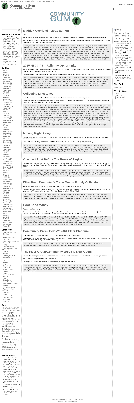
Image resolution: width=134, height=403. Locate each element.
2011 (7, 311)
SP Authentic (32, 57)
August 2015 (7, 136)
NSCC (57, 83)
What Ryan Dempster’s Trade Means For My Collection (61, 182)
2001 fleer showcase (84, 47)
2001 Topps (60, 49)
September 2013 (8, 147)
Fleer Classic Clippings (81, 81)
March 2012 (6, 178)
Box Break (6, 234)
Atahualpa (74, 401)
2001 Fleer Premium (71, 47)
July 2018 (6, 92)
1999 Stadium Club (69, 106)
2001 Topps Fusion (71, 49)
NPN (4, 264)
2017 (3, 313)
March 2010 (6, 220)
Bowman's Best (78, 53)
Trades (5, 294)
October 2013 (7, 145)
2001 (41, 46)
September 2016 (8, 120)
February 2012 (7, 179)
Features (5, 253)
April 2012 (6, 176)
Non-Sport (6, 262)
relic (15, 340)
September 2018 (8, 88)
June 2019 (6, 72)
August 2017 (7, 108)
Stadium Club (5, 344)
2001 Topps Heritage (98, 49)
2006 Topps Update (98, 147)
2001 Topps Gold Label (84, 49)
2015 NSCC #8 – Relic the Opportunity (49, 65)
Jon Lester (12, 329)
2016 (18, 311)
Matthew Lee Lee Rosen (10, 56)
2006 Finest (76, 111)
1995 (101, 145)
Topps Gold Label (64, 57)
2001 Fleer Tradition (98, 47)
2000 (12, 307)
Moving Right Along (37, 133)
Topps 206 (86, 222)
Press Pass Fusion (40, 222)
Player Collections (8, 269)
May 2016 (6, 128)
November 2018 (7, 85)
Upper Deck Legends (36, 59)
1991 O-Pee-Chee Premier (78, 145)
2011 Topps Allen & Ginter (97, 115)
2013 (14, 311)
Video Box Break (8, 298)
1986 (39, 145)
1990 (57, 145)
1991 (68, 145)
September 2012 (8, 167)
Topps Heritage (75, 57)
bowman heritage (68, 53)
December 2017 (7, 101)
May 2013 (6, 153)
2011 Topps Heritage (43, 117)
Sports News (7, 280)
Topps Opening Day (73, 151)
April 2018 (6, 97)
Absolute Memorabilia (38, 53)
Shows (5, 278)
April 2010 (6, 219)
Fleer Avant (27, 174)
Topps (5, 347)
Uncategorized (7, 296)
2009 (16, 309)
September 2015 (8, 135)
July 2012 (6, 170)
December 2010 (7, 204)
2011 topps (57, 196)
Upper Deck (97, 57)
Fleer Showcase (44, 55)
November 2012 (7, 163)
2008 (13, 309)
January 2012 (7, 181)
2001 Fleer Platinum (58, 47)
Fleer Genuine (93, 81)
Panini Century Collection (67, 83)
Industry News (7, 257)
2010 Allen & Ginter (93, 194)
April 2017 (6, 115)
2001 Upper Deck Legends (77, 51)
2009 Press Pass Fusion (49, 219)
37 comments (32, 271)
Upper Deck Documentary (43, 125)
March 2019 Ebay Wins (10, 384)
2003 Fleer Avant (100, 170)
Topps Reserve (85, 57)
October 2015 (7, 133)
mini (18, 331)
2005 (6, 309)
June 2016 (6, 126)
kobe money (85, 221)
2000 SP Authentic (60, 217)
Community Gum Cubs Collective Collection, (50, 224)
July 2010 (6, 213)
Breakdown (6, 236)
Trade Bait (6, 292)
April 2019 (6, 76)
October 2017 (7, 104)
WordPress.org (119, 99)
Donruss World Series (40, 119)
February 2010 (7, 222)
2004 (3, 309)
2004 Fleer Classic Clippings (74, 79)
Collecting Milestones (38, 93)
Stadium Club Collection (10, 283)
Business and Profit (9, 237)
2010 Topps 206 (66, 219)
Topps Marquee (94, 222)
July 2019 (6, 70)
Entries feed (118, 95)
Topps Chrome (12, 347)
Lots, (77, 59)
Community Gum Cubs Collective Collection (9, 249)
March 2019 (6, 78)
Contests (5, 251)
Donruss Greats (28, 119)
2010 (3, 311)
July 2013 (6, 151)
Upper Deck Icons (69, 125)
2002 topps (84, 147)
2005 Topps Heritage (66, 111)
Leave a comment (88, 176)
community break (89, 172)
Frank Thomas (28, 83)
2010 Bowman (47, 115)
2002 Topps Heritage (52, 107)
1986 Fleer (45, 145)
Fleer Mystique (50, 174)
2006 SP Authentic (93, 217)
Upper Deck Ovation (50, 59)
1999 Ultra (78, 106)
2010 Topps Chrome (30, 196)
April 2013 (6, 154)
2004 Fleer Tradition (47, 109)
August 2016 (7, 122)
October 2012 (7, 165)
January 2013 (7, 160)
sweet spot (43, 123)
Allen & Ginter (65, 196)
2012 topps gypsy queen (61, 117)
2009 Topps (91, 113)
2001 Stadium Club (50, 49)
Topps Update (5, 349)
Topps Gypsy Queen (51, 85)
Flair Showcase (57, 119)
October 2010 (7, 208)
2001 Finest (33, 47)
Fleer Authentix (70, 119)
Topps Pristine (100, 123)
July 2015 (6, 138)
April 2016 (6, 129)
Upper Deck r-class (82, 125)
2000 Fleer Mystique (50, 170)
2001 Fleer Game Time (44, 47)
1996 (3, 307)
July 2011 (6, 192)
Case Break (6, 243)
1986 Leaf (52, 145)
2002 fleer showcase (38, 107)
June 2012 (6, 172)
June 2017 (6, 111)
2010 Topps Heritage (58, 115)
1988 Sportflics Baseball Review (11, 53)
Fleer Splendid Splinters (83, 174)
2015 (37, 81)
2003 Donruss (45, 79)
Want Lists (6, 301)
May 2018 (6, 95)
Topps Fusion (54, 57)
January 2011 (7, 203)
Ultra (92, 57)
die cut (101, 117)
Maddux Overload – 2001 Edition (46, 30)
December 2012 (7, 162)
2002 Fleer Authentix (84, 170)
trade (11, 349)
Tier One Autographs (9, 287)
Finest (98, 53)
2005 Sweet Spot (54, 111)
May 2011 (6, 195)
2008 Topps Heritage (41, 113)
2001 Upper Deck (46, 51)
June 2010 (6, 215)
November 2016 (7, 117)
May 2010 (6, 217)
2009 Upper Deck (78, 194)
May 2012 (6, 174)
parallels (15, 333)
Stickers (5, 285)
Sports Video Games (9, 282)
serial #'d (11, 342)
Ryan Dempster (96, 121)
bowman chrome (57, 53)
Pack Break (6, 268)
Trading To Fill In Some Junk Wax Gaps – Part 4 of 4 (11, 63)
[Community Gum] (67, 19)
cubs (84, 196)
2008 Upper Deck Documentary (58, 113)
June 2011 (6, 194)
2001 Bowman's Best (96, 46)
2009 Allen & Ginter (66, 194)
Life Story (6, 259)
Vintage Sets (7, 299)
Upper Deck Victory (63, 59)
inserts (5, 328)
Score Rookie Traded (46, 151)
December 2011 (7, 183)
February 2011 (7, 201)
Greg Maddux (7, 325)
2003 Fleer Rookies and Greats (94, 107)
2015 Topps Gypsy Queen (47, 81)
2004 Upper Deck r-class (94, 109)
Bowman (78, 117)
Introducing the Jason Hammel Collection (9, 380)
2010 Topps (103, 194)
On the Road (7, 266)
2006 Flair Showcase (87, 111)
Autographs (9, 313)
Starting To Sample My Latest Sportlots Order (10, 392)
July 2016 (6, 124)
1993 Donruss (95, 145)
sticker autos (69, 222)
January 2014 (7, 140)
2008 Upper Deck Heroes (76, 113)
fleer (11, 321)
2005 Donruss (92, 79)
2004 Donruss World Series (32, 109)
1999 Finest (58, 106)
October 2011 (7, 187)
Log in (117, 93)
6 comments (80, 224)
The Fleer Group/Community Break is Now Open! (57, 251)
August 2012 (7, 169)
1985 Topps (46, 106)
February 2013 (7, 158)
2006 (89, 147)
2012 (11, 311)
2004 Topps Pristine (80, 109)
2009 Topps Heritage (102, 113)
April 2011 (6, 197)
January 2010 (7, 224)
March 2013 (6, 156)
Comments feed (119, 97)
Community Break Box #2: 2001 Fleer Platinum (56, 231)
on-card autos (6, 334)
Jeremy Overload (79, 55)
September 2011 (8, 188)
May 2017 (6, 113)
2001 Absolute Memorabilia (52, 46)
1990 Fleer (63, 145)
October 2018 (7, 86)
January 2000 (7, 226)
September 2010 (8, 210)
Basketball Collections (9, 232)
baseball (7, 315)
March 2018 (6, 99)
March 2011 (6, 199)
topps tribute (62, 85)
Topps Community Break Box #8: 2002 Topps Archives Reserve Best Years (11, 39)
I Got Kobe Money (35, 205)
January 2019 (7, 81)
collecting (8, 318)
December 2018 (7, 83)
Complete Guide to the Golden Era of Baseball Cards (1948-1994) (10, 51)
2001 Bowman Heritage (82, 46)
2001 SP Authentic (38, 49)
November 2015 (7, 131)
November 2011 (7, 185)
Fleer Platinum (102, 81)
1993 (88, 145)
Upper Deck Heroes (57, 125)
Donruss (7, 321)
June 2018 (6, 94)
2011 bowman (84, 115)
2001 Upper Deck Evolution (60, 51)
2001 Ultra (37, 51)
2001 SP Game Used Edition (76, 77)
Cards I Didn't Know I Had (11, 241)
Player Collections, (29, 126)
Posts (120, 4)
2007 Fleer (101, 111)
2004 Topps (70, 109)
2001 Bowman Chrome (68, 46)
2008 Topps (38, 149)
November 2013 (7, 144)
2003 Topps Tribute (55, 79)
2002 (15, 307)
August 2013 (7, 149)
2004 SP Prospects (60, 109)
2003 (18, 307)
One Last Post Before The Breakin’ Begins (52, 159)
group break (12, 326)
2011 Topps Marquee (81, 219)
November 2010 (7, 206)
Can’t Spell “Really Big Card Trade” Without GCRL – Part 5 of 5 (11, 376)
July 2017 (6, 110)
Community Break (8, 246)
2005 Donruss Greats (41, 111)
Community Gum (22, 5)
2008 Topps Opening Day (50, 149)
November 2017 (7, 103)
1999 (9, 307)
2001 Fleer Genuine (47, 77)
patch (83, 83)
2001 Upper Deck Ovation (94, 51)
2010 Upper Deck (70, 115)
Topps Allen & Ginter (66, 123)
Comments (129, 4)
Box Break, (60, 245)
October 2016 (7, 119)
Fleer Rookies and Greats (93, 119)
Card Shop (6, 239)
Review (5, 273)
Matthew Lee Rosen (9, 61)
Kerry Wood (12, 331)
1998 (6, 307)
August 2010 (7, 212)
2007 (9, 309)
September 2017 (8, 106)
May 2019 (6, 74)
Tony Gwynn (13, 345)
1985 (41, 106)
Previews (5, 271)
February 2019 (7, 79)
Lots (4, 260)
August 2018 (7, 90)
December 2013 (7, 142)
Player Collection (8, 338)
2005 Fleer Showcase (71, 172)
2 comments (44, 126)
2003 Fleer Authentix (78, 107)
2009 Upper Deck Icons (31, 115)
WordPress (67, 401)
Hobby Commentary (9, 255)
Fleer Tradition (54, 55)
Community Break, (65, 176)
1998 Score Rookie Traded (43, 147)
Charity (5, 245)
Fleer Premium (34, 55)
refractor (84, 121)
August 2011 (6, 190)
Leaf (100, 149)
